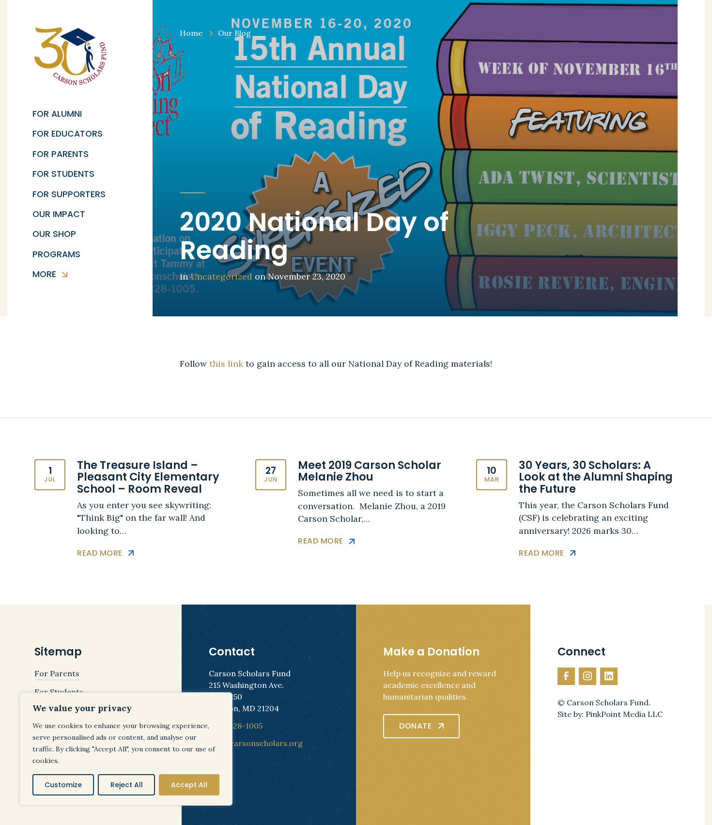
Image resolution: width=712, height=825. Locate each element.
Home (191, 33)
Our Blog (234, 33)
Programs (56, 254)
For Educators (67, 134)
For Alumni (57, 114)
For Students (63, 174)
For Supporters (69, 194)
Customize (63, 785)
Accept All (189, 785)
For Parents (60, 154)
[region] (125, 749)
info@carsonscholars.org (256, 743)
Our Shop (54, 234)
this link (226, 363)
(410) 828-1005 (236, 726)
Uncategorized (221, 276)
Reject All (126, 785)
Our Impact (58, 214)
